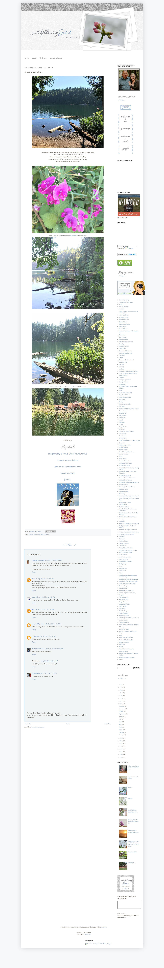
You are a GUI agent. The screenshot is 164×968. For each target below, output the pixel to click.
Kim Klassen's (73, 235)
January (121, 735)
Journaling (122, 494)
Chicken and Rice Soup (125, 351)
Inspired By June (38, 624)
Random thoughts (124, 586)
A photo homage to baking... (133, 777)
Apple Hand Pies (123, 315)
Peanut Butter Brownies (125, 561)
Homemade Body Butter (125, 463)
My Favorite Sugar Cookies (126, 534)
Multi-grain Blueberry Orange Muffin (129, 523)
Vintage (121, 646)
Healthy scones (123, 449)
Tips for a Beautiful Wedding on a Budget (128, 632)
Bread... (130, 787)
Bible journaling (123, 339)
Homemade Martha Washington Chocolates (127, 472)
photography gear (56, 58)
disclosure (43, 58)
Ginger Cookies (123, 427)
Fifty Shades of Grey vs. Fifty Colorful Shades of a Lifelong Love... (133, 843)
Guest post (122, 443)
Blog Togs (88, 934)
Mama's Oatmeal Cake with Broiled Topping (128, 513)
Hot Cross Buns (123, 484)
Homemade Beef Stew (125, 461)
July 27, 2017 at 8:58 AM (53, 624)
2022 (120, 690)
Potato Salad (122, 570)
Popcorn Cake (123, 568)
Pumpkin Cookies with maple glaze (128, 579)
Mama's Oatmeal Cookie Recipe (127, 517)
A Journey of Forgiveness (126, 302)
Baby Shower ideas (124, 319)
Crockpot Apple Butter (125, 380)
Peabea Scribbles (38, 560)
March (121, 729)
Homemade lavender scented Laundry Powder (129, 468)
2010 (120, 754)
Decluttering (122, 384)
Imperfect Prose (123, 489)
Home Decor (122, 458)
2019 (120, 698)
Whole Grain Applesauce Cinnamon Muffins (128, 654)
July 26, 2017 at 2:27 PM (53, 560)
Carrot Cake (122, 348)
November (122, 709)
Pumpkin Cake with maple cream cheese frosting (128, 576)
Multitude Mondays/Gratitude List (128, 529)
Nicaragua (122, 539)
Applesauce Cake (123, 317)
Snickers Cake (123, 606)
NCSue (34, 579)
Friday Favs (122, 417)
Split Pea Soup (123, 611)
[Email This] (46, 531)
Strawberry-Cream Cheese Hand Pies (129, 617)
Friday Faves (122, 415)
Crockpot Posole (123, 382)
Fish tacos (122, 406)
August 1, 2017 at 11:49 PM (47, 673)
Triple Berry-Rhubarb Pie (126, 637)
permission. (104, 927)
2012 (120, 749)
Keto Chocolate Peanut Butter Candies (129, 496)
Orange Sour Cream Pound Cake (128, 550)
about (34, 58)
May (120, 724)
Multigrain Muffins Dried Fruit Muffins (127, 526)
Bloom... (130, 798)
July (120, 719)
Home (67, 724)
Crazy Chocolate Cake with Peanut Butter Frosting (128, 374)
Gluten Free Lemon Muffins (126, 431)
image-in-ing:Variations (67, 460)
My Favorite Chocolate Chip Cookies (129, 532)
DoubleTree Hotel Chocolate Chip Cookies (128, 387)
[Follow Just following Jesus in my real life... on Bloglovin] (127, 255)
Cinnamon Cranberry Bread (126, 360)
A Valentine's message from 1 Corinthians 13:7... (133, 810)
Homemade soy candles (125, 480)
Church (121, 357)
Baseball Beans (123, 329)
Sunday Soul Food (124, 622)
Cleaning (121, 366)
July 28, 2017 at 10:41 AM (54, 648)
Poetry (121, 566)
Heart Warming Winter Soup (126, 452)
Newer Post (28, 724)
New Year (122, 536)
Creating (121, 377)
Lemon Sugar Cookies (125, 502)
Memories (122, 521)
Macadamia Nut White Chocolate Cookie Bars (128, 509)
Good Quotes (122, 433)
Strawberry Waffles (124, 615)
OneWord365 (122, 545)
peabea (67, 479)
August (121, 716)
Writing (121, 659)
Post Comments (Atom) (38, 727)
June (120, 722)
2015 (120, 741)
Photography (36, 534)
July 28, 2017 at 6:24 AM (47, 636)
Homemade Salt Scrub (125, 475)
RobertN (35, 673)
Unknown (35, 636)
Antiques (121, 309)
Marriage (121, 519)
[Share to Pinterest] (55, 531)
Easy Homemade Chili (125, 397)
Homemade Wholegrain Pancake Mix (129, 482)
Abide (120, 304)
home (27, 58)
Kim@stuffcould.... (38, 648)
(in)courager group (124, 300)
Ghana (121, 424)
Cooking (121, 369)
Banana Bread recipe (124, 324)
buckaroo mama (67, 473)
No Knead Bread (123, 541)
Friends (31, 534)
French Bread (122, 413)
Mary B (34, 609)
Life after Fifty (123, 504)
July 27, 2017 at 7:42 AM (46, 609)
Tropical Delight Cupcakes (126, 640)
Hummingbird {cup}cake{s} (126, 487)
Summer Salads (123, 620)
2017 (120, 704)
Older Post (107, 724)
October (121, 711)
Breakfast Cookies (124, 346)
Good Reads (122, 436)
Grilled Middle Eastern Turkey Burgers (129, 440)
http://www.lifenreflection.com (68, 467)
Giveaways (122, 429)
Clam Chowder (123, 362)
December (122, 706)
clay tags (121, 364)
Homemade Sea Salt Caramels (127, 478)
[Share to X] (51, 531)
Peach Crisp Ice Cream (125, 557)
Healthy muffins (123, 447)
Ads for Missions (124, 306)
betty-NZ (35, 597)
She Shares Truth (123, 599)
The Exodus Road (124, 629)
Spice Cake (122, 608)
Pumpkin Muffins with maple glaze (128, 581)
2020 (120, 695)
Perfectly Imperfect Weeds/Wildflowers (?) (133, 821)
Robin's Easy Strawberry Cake (127, 592)
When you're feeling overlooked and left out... (133, 767)
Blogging (121, 344)
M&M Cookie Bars (124, 506)
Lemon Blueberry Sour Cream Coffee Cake (129, 499)
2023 (120, 687)
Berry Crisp (122, 335)
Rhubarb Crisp (123, 588)
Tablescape (122, 627)
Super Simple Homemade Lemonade (128, 624)
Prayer (121, 573)
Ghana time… (132, 862)
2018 (120, 701)
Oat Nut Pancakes (124, 543)
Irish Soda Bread (123, 491)
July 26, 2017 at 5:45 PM (46, 597)
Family (121, 402)
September (122, 714)
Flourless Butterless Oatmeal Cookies (129, 408)
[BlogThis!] (49, 531)
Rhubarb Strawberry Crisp (126, 590)
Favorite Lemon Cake (125, 404)
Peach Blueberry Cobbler (125, 552)
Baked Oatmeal (123, 322)
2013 (120, 746)
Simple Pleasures (123, 602)
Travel (120, 635)
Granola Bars (122, 438)
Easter (120, 390)
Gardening (122, 422)
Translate (131, 248)
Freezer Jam (122, 411)
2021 (120, 693)
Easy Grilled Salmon (124, 395)
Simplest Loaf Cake (124, 604)
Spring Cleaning (123, 613)
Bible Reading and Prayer (126, 341)
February (121, 732)
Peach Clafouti (123, 554)
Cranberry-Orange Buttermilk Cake (128, 371)
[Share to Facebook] (53, 531)
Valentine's (122, 644)
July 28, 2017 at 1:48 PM (49, 661)
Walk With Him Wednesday (126, 649)
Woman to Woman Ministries (127, 657)
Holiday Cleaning (123, 454)
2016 (120, 738)
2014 (120, 743)
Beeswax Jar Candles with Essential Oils (128, 331)
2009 (120, 757)
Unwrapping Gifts (124, 642)
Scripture (121, 595)
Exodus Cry (122, 399)
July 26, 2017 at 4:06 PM (45, 579)
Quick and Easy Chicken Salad (127, 583)
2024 (120, 685)
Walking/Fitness (45, 534)
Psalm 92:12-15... (133, 852)
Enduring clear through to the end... (133, 831)
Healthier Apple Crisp (125, 445)
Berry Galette (122, 337)
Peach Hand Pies (123, 559)
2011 (120, 752)
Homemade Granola (124, 465)
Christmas (122, 355)
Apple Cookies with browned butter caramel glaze (128, 311)
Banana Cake (122, 326)
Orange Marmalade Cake (125, 548)
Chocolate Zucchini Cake (125, 353)
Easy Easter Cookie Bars (125, 392)
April (120, 727)
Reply (34, 572)
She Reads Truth (123, 597)
